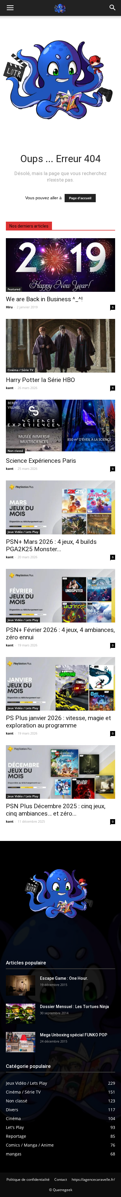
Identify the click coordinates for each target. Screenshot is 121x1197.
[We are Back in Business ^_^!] (60, 265)
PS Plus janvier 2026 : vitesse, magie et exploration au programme (58, 721)
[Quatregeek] (60, 76)
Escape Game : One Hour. (64, 978)
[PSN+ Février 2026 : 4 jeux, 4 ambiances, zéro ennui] (60, 596)
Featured (14, 289)
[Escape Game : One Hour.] (20, 985)
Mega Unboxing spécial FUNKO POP (73, 1035)
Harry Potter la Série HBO (40, 379)
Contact (60, 1179)
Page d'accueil (80, 198)
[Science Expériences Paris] (60, 426)
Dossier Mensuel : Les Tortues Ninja (74, 1006)
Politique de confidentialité (28, 1179)
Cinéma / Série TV (20, 370)
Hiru (9, 307)
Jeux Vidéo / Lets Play (23, 532)
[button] (113, 8)
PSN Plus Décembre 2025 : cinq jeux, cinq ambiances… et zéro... (55, 810)
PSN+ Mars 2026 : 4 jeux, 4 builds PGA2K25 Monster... (51, 545)
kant (10, 388)
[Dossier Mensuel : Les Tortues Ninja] (20, 1014)
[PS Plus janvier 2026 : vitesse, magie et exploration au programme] (60, 684)
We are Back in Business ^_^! (44, 299)
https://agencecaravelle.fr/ (93, 1179)
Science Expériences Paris (41, 460)
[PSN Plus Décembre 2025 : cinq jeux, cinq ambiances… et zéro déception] (60, 772)
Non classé (15, 451)
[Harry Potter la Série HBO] (60, 346)
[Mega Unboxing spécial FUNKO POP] (20, 1042)
